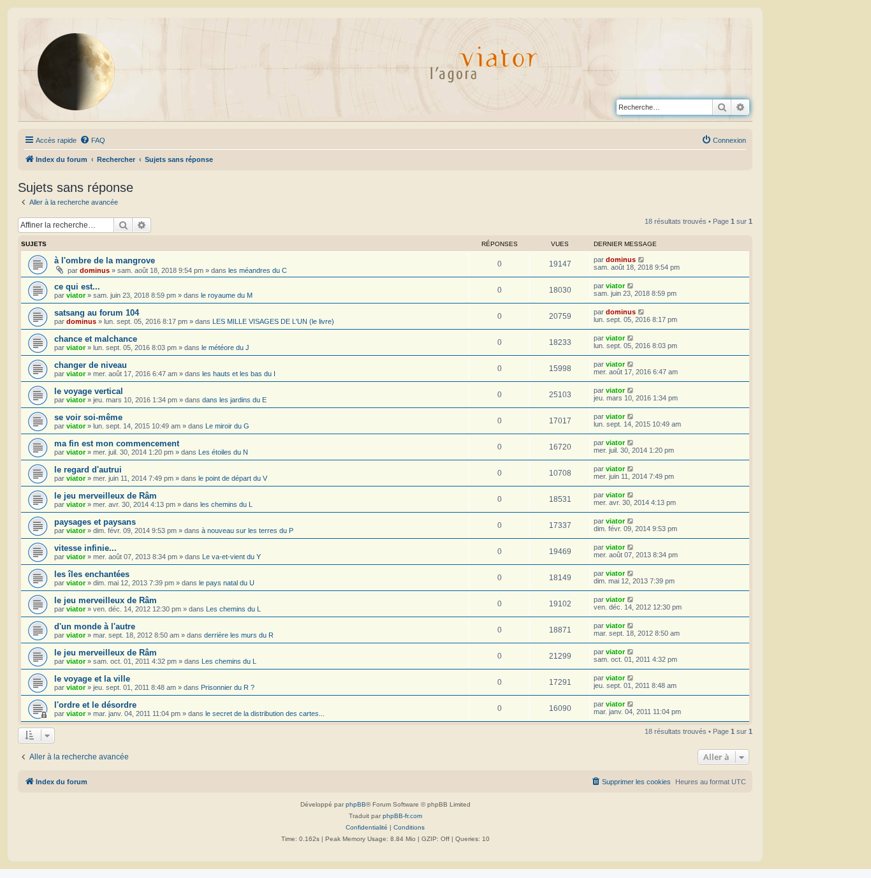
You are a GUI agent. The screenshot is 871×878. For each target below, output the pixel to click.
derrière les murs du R (239, 635)
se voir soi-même (88, 417)
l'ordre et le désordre (95, 705)
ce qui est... (77, 286)
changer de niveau (90, 365)
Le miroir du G (227, 426)
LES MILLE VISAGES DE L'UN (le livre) (273, 321)
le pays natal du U (226, 583)
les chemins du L (226, 504)
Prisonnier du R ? (227, 687)
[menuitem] (92, 140)
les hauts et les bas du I (238, 373)
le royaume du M (227, 295)
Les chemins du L (233, 609)
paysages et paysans (95, 522)
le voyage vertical (88, 391)
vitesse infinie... (85, 548)
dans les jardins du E (234, 400)
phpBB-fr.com (402, 815)
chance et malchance (95, 339)
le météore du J (225, 347)
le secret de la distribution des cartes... (265, 713)
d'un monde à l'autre (94, 626)
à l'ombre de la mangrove (104, 260)
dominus (95, 270)
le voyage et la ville (92, 679)
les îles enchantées (91, 574)
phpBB (356, 804)
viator (75, 295)
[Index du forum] (86, 71)
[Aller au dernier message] (642, 259)
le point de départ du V (232, 478)
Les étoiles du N (223, 452)
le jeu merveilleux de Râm (105, 496)
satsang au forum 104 (96, 313)
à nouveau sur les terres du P (247, 530)
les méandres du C (257, 270)
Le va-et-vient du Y (231, 556)
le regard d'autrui (88, 469)
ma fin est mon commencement (116, 443)
